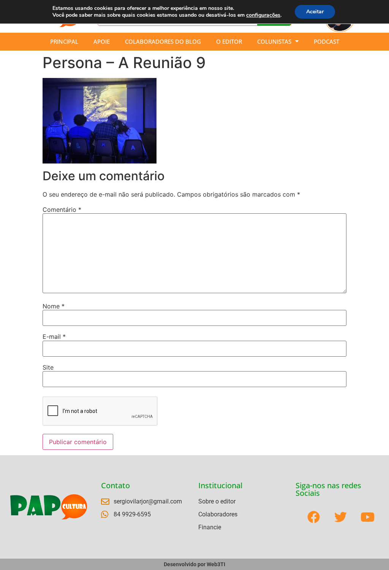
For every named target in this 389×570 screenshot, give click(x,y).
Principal (64, 41)
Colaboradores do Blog (163, 41)
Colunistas (274, 41)
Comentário (62, 209)
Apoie (101, 41)
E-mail (54, 336)
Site (48, 367)
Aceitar (315, 11)
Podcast (326, 41)
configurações (263, 15)
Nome (54, 306)
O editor (229, 41)
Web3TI (216, 564)
